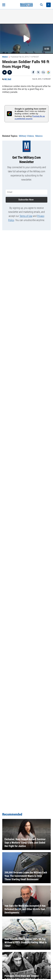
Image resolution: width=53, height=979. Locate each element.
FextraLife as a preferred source (30, 117)
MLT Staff (7, 79)
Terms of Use (26, 216)
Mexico (5, 57)
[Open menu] (3, 5)
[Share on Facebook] (33, 72)
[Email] (43, 72)
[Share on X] (38, 72)
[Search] (41, 5)
